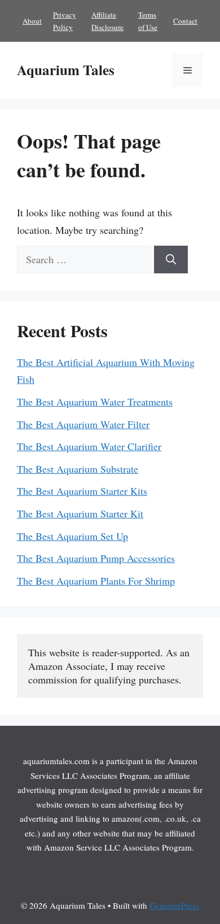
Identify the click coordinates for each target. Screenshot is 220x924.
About (32, 21)
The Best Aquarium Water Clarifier (89, 446)
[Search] (171, 259)
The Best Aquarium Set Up (72, 536)
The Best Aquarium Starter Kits (82, 491)
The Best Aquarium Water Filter (83, 424)
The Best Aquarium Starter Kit (80, 513)
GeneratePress (174, 905)
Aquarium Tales (66, 69)
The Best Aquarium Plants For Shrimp (96, 580)
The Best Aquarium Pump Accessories (96, 558)
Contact (185, 21)
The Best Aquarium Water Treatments (95, 401)
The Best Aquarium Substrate (77, 469)
